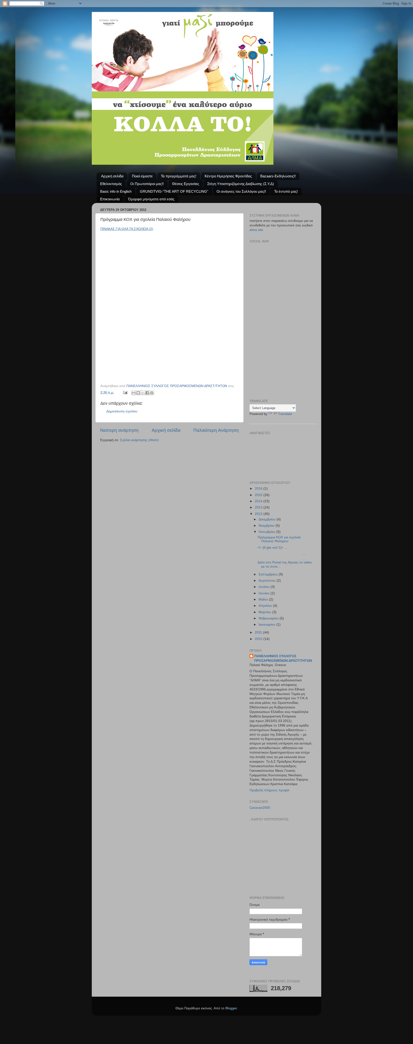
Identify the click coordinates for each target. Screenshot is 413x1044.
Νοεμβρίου (267, 525)
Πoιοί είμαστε (142, 176)
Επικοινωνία (110, 199)
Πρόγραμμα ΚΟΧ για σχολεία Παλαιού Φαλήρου (279, 539)
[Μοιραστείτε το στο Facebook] (147, 392)
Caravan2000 (260, 807)
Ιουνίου (265, 593)
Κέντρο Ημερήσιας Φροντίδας (228, 176)
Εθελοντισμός (111, 184)
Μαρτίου (265, 612)
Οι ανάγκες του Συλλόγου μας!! (241, 191)
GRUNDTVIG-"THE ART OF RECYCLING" (174, 191)
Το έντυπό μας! (286, 191)
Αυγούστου (268, 580)
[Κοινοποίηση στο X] (142, 392)
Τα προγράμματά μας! (178, 176)
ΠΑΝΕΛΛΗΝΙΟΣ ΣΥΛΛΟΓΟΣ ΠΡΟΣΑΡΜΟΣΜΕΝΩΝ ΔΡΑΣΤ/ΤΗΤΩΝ (283, 658)
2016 (259, 488)
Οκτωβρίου (267, 532)
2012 (259, 514)
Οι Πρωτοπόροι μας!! (147, 184)
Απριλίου (266, 605)
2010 (259, 639)
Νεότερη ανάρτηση (119, 430)
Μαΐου (264, 599)
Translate (285, 414)
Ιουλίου (265, 587)
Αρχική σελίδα (112, 176)
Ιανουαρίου (267, 624)
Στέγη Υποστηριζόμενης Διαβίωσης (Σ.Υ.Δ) (240, 184)
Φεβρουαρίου (269, 618)
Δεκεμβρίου (268, 519)
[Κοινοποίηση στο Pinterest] (151, 392)
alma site (256, 230)
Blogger (231, 1008)
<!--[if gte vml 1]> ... (272, 547)
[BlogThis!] (138, 392)
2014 (259, 501)
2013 (259, 507)
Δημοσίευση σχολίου (121, 411)
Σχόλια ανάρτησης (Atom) (139, 440)
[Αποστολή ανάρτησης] (124, 392)
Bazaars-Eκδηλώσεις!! (278, 176)
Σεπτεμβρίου (269, 574)
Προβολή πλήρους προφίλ (269, 790)
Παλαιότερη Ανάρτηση (216, 430)
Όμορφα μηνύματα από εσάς (151, 199)
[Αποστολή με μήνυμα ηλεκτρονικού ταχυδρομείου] (133, 392)
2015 (259, 495)
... (281, 554)
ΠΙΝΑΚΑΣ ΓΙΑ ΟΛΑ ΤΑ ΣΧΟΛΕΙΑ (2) (126, 229)
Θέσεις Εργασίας (185, 184)
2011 (259, 632)
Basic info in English (115, 191)
